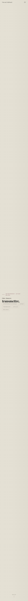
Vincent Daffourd (7, 2)
